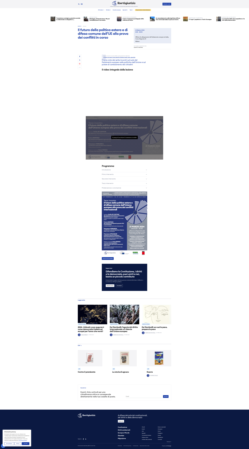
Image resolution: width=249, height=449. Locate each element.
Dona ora (121, 421)
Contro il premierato (86, 372)
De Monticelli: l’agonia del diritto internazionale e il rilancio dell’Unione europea (124, 329)
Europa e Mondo (82, 324)
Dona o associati (162, 427)
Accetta (25, 443)
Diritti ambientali (124, 430)
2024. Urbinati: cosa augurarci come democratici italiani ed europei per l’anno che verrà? (91, 329)
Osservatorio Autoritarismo (143, 9)
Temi (131, 9)
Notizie (108, 9)
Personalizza (9, 443)
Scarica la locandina (108, 258)
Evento (79, 26)
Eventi (143, 429)
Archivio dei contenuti (147, 439)
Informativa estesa (23, 440)
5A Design (166, 445)
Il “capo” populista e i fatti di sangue (172, 19)
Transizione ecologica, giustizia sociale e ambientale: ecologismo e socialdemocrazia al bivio (41, 20)
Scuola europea (117, 9)
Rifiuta (17, 443)
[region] (17, 438)
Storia (159, 431)
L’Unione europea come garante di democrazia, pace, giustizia (119, 57)
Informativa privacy (127, 445)
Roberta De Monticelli (118, 334)
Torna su (168, 441)
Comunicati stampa (146, 435)
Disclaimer (120, 445)
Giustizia (121, 435)
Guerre (150, 372)
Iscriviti (166, 396)
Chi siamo (100, 9)
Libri (79, 345)
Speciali (125, 9)
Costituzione (122, 427)
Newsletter (160, 437)
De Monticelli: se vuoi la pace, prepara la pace (154, 328)
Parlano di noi (145, 437)
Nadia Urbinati (84, 334)
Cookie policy (135, 445)
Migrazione (122, 438)
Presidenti (160, 433)
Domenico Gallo (154, 375)
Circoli (143, 427)
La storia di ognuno (120, 372)
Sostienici (119, 285)
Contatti (160, 439)
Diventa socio (166, 4)
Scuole (84, 26)
